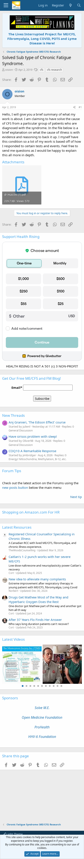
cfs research (54, 70)
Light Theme (14, 834)
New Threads (13, 415)
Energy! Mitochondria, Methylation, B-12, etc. (37, 459)
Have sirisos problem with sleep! (33, 436)
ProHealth (42, 727)
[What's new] (70, 5)
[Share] (74, 107)
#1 (80, 107)
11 (61, 686)
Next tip (76, 497)
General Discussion (21, 430)
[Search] (79, 5)
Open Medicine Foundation (42, 717)
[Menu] (6, 5)
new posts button (15, 487)
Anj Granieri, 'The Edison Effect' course (37, 422)
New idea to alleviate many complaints (37, 579)
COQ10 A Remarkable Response (32, 451)
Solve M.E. (42, 707)
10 (57, 686)
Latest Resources (16, 527)
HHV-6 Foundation (42, 736)
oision (9, 70)
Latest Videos (13, 639)
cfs (41, 70)
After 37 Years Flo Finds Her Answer (35, 619)
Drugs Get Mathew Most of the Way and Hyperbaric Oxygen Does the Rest (38, 599)
